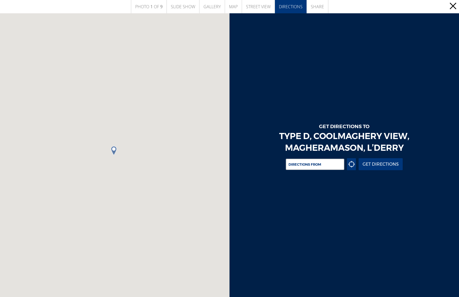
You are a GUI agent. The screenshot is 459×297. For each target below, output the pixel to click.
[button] (114, 150)
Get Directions (381, 164)
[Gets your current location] (351, 164)
